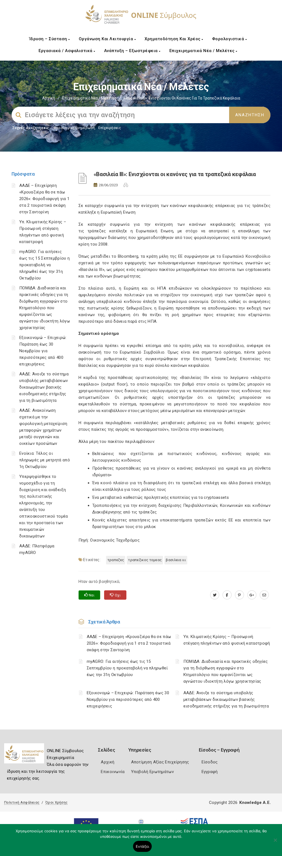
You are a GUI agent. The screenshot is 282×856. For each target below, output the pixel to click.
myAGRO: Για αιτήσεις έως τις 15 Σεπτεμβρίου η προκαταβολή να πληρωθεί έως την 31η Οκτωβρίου (44, 265)
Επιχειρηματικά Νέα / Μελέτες (202, 50)
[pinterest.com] (239, 595)
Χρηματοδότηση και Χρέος (173, 38)
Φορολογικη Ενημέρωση (74, 128)
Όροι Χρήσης (56, 802)
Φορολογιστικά (228, 38)
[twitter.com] (214, 595)
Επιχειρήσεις (109, 128)
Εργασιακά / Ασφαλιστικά (66, 50)
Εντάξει (142, 846)
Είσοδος (210, 762)
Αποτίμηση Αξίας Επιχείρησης (160, 762)
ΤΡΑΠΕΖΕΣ (115, 560)
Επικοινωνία (112, 771)
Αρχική (48, 98)
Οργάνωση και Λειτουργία (106, 38)
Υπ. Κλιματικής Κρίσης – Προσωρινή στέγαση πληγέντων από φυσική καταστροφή (226, 640)
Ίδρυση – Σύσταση (49, 38)
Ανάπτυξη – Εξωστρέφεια (131, 50)
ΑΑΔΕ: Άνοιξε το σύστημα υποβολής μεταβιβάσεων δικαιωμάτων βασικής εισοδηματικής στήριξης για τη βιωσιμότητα (44, 387)
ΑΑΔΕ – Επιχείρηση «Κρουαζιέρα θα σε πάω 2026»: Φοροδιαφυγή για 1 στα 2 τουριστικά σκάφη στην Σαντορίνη (44, 198)
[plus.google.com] (252, 595)
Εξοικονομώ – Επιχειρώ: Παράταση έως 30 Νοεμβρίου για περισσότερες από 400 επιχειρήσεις (43, 351)
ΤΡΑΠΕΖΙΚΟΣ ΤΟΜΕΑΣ (145, 560)
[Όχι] (275, 842)
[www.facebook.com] (227, 595)
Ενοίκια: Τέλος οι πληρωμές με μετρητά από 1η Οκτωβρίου (44, 460)
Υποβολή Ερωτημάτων (152, 771)
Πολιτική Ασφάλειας (21, 802)
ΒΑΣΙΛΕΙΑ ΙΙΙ (176, 560)
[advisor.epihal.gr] (264, 595)
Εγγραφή (210, 771)
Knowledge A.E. (255, 802)
